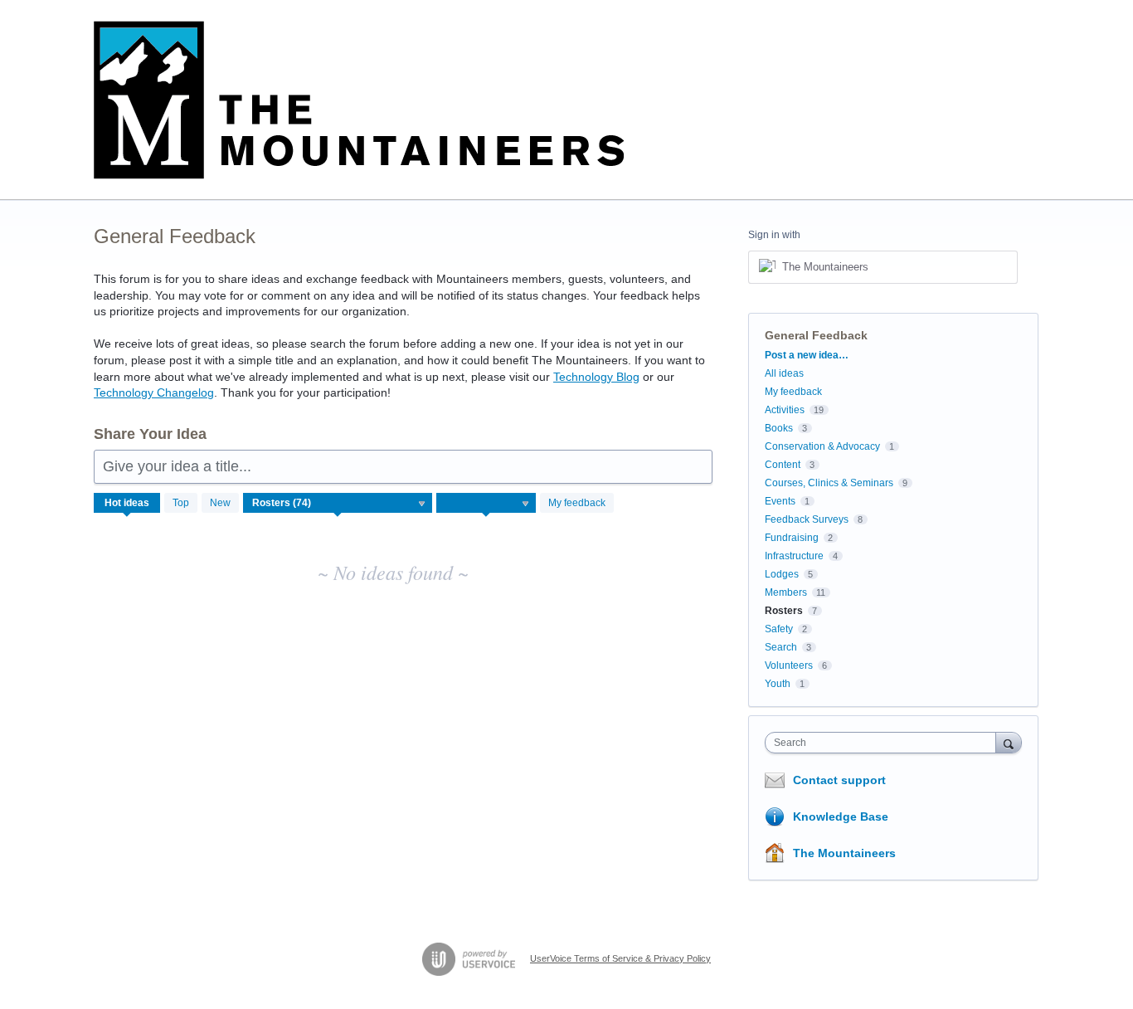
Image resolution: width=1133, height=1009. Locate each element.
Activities (785, 410)
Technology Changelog (154, 392)
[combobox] (884, 742)
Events (780, 501)
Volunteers (789, 665)
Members (786, 592)
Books (779, 428)
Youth (777, 684)
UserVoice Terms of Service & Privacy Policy (620, 958)
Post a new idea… (807, 355)
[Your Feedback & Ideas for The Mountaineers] (359, 100)
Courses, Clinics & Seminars (829, 483)
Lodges (782, 574)
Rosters (784, 611)
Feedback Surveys (807, 519)
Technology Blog (596, 376)
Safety (779, 629)
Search (781, 647)
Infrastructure (794, 556)
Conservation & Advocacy (822, 446)
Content (782, 464)
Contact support (839, 780)
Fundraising (792, 537)
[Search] (1008, 742)
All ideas (784, 373)
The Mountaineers (844, 853)
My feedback (576, 503)
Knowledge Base (840, 816)
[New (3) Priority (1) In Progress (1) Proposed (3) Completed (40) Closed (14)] (486, 503)
